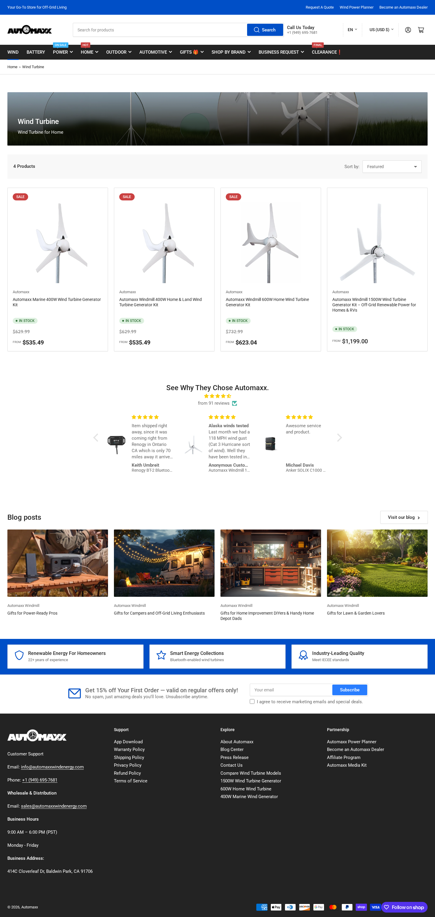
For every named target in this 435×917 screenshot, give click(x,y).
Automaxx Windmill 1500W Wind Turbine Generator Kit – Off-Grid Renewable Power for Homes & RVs (374, 304)
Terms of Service (130, 781)
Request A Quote (320, 7)
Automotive (153, 52)
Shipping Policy (129, 757)
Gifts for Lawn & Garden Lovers (356, 613)
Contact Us (231, 765)
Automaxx (21, 292)
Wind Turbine (33, 67)
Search (269, 30)
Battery (36, 52)
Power (60, 50)
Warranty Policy (129, 749)
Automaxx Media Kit (347, 765)
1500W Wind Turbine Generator (250, 781)
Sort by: (352, 166)
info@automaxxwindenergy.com (52, 767)
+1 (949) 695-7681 (39, 780)
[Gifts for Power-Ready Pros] (57, 563)
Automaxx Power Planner (351, 741)
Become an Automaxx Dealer (403, 7)
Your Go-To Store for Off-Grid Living (37, 7)
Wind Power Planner (356, 7)
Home (87, 50)
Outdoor (116, 52)
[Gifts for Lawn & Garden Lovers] (377, 563)
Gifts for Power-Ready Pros (32, 613)
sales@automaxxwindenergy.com (54, 806)
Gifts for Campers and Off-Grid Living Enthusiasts (159, 613)
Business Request (279, 52)
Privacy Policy (127, 765)
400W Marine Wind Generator (249, 796)
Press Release (234, 757)
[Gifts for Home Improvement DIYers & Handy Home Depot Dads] (270, 563)
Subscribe (350, 690)
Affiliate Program (343, 757)
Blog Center (232, 749)
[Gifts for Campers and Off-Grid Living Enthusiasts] (164, 563)
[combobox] (178, 30)
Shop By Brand (229, 52)
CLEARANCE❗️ (327, 50)
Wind (13, 52)
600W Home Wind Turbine (245, 789)
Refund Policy (127, 773)
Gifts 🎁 (189, 52)
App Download (128, 741)
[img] (218, 396)
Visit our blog (401, 517)
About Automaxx (236, 741)
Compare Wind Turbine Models (250, 773)
